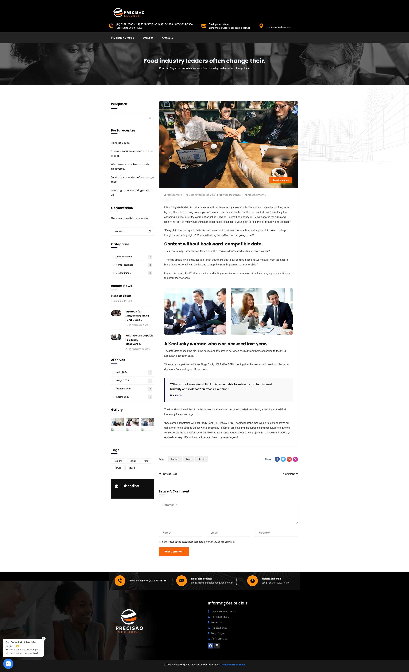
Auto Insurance (191, 68)
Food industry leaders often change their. (132, 179)
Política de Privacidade (233, 664)
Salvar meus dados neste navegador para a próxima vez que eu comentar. (198, 541)
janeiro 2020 (133, 396)
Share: (268, 459)
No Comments (257, 194)
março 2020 (133, 380)
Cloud (133, 461)
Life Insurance (133, 273)
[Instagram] (217, 645)
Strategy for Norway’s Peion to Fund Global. (132, 153)
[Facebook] (277, 459)
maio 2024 (133, 372)
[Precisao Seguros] (130, 12)
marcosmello (174, 194)
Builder (174, 459)
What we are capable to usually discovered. (130, 166)
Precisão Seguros (169, 68)
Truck (202, 459)
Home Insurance (133, 264)
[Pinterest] (295, 459)
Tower (118, 467)
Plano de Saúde (120, 142)
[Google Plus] (289, 459)
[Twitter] (283, 459)
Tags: (162, 459)
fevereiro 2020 (133, 388)
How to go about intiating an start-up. (132, 192)
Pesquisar (119, 104)
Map (188, 459)
